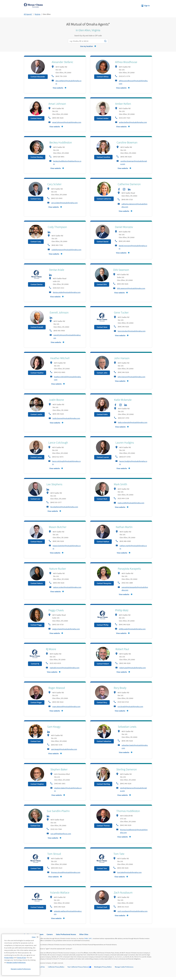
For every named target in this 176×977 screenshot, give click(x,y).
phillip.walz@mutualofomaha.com (132, 629)
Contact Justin (36, 414)
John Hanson (121, 358)
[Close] (35, 936)
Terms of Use (40, 967)
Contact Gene (102, 327)
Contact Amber (103, 118)
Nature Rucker (57, 568)
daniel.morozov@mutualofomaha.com (133, 247)
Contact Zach (102, 907)
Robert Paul (122, 649)
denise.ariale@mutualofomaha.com (66, 292)
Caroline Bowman (127, 142)
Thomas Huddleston (128, 811)
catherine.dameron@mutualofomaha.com (134, 205)
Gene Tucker (121, 312)
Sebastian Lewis (127, 726)
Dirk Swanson (121, 270)
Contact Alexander (38, 76)
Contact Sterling (103, 784)
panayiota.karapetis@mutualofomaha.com (135, 588)
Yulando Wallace (59, 892)
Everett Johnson (59, 312)
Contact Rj (35, 664)
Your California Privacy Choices (78, 967)
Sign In (145, 5)
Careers (50, 934)
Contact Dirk (102, 284)
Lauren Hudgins (125, 442)
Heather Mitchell (60, 358)
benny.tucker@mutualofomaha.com (131, 331)
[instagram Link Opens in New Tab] (124, 189)
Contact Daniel (102, 241)
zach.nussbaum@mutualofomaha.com (132, 911)
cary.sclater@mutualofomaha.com (64, 203)
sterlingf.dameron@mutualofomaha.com (133, 789)
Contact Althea (102, 76)
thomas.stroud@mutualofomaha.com (65, 872)
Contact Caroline (103, 157)
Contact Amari (36, 118)
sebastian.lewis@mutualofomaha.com (135, 746)
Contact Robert (103, 664)
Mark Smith (120, 484)
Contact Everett (37, 327)
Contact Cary (36, 199)
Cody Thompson (57, 227)
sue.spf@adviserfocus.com (61, 833)
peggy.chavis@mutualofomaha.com (66, 629)
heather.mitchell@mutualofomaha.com (67, 378)
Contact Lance (36, 457)
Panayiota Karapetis (129, 568)
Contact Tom (36, 868)
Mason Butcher (57, 527)
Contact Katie (102, 414)
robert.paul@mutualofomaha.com (132, 667)
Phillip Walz (121, 610)
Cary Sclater (54, 184)
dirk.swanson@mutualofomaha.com (131, 288)
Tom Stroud (54, 854)
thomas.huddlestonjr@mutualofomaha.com (134, 831)
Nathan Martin (124, 527)
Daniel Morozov (124, 227)
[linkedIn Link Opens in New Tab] (129, 189)
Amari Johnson (57, 104)
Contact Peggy (36, 625)
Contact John (102, 373)
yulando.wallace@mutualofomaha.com (68, 912)
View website (58, 88)
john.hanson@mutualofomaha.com (131, 377)
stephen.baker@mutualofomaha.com (68, 789)
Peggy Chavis (56, 610)
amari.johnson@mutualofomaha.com (66, 122)
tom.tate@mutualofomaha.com (129, 872)
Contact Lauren (103, 457)
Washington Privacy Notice (103, 967)
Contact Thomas (103, 825)
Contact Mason (36, 541)
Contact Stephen (37, 784)
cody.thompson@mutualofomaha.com (66, 249)
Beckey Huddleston (60, 142)
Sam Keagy (53, 726)
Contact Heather (37, 373)
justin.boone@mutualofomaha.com (66, 418)
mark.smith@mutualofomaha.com (131, 503)
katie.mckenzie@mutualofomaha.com (132, 422)
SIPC (90, 938)
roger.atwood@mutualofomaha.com (66, 706)
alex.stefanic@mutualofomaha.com (68, 82)
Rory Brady (120, 688)
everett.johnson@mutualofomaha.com (67, 336)
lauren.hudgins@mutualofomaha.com (133, 462)
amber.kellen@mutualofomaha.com (133, 122)
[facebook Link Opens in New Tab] (119, 189)
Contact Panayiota (104, 583)
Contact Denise (36, 284)
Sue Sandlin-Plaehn (58, 811)
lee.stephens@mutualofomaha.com (64, 507)
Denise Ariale (56, 270)
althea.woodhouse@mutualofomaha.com (133, 82)
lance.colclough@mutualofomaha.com (66, 462)
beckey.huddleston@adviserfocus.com (67, 162)
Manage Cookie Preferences (124, 967)
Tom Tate (118, 854)
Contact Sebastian (104, 741)
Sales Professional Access (66, 934)
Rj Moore (51, 649)
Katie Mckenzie (123, 400)
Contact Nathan (103, 541)
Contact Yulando (37, 907)
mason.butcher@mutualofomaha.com (67, 547)
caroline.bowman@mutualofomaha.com (133, 162)
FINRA (86, 938)
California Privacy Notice (56, 967)
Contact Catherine (104, 199)
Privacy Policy (9, 958)
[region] (21, 954)
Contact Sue (35, 825)
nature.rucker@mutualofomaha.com (67, 587)
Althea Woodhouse (126, 62)
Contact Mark (102, 499)
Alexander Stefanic (62, 62)
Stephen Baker (59, 769)
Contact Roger (36, 702)
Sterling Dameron (126, 769)
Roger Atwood (56, 688)
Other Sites (83, 934)
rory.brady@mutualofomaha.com (130, 706)
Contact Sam (36, 741)
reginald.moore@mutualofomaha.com (64, 667)
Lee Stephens (54, 484)
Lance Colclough (58, 442)
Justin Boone (56, 400)
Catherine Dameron (129, 184)
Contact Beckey (37, 157)
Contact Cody (36, 241)
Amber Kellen (123, 104)
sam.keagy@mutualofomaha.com (64, 749)
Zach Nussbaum (123, 892)
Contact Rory (102, 702)
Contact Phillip (102, 625)
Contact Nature (37, 583)
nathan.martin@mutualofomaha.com (133, 547)
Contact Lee (35, 499)
